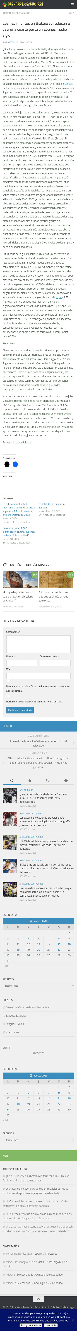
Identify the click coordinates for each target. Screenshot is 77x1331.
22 (58, 949)
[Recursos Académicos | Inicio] (30, 4)
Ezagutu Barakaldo (16, 1015)
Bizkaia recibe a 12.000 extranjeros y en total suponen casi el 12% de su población (19, 532)
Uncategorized (27, 790)
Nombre (11, 656)
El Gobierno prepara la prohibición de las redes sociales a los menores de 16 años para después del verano (47, 868)
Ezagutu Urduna (15, 1024)
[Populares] (29, 781)
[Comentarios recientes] (47, 781)
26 (28, 955)
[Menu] (72, 4)
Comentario (13, 631)
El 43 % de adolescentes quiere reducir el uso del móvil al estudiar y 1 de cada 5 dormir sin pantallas (46, 845)
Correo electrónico (50, 656)
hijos (59, 297)
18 (18, 949)
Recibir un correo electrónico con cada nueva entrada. (34, 701)
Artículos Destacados (16, 13)
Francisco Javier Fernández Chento (31, 1307)
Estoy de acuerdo (31, 1325)
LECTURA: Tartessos (46, 1253)
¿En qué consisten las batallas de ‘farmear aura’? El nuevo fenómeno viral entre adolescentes (43, 798)
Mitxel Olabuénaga (63, 1307)
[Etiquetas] (65, 781)
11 (18, 944)
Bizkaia (68, 83)
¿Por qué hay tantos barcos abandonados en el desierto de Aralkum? (18, 596)
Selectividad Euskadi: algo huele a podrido (40, 1274)
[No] (72, 1320)
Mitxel (11, 42)
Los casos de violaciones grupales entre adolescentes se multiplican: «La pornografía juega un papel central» (45, 821)
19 (28, 949)
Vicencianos (12, 1032)
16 (69, 944)
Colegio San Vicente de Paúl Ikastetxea (27, 1007)
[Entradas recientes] (12, 781)
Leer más (50, 1325)
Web (8, 669)
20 (38, 949)
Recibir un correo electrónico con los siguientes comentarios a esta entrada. (38, 688)
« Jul (5, 966)
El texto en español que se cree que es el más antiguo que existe (53, 596)
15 (58, 944)
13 (38, 944)
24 (7, 955)
